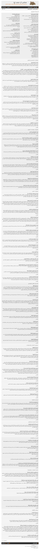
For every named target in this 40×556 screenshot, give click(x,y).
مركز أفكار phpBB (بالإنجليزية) (33, 521)
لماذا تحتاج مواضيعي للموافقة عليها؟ (33, 45)
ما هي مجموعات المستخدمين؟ (15, 16)
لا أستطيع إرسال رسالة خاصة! (15, 24)
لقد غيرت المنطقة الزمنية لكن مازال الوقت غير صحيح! (31, 27)
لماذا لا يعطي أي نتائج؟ (16, 34)
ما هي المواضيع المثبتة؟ (34, 55)
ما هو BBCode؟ (35, 49)
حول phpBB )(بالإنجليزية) (7, 514)
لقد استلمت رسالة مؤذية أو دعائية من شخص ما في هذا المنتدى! (12, 26)
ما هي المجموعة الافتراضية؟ (16, 20)
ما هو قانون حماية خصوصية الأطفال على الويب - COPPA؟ (30, 15)
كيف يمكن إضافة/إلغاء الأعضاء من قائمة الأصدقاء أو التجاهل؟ (11, 30)
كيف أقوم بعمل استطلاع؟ (34, 37)
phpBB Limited (16, 513)
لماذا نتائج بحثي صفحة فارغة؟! (15, 35)
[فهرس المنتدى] (32, 3)
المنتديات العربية (33, 547)
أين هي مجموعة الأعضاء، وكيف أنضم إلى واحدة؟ (13, 17)
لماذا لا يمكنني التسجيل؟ (34, 16)
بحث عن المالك (32, 527)
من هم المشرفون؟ (17, 15)
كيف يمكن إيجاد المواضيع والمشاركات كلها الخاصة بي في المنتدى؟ (12, 38)
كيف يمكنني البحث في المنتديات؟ (15, 33)
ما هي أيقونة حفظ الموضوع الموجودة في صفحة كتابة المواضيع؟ (30, 44)
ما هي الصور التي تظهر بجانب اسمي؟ (32, 29)
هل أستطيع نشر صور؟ (35, 52)
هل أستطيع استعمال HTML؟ (34, 50)
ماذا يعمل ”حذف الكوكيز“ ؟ (34, 22)
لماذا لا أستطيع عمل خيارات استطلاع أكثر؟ (32, 38)
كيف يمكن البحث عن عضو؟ (16, 36)
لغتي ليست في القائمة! (34, 28)
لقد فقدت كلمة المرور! (35, 20)
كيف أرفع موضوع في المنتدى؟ (34, 46)
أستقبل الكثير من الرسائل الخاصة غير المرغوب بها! (13, 25)
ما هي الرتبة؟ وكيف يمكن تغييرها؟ (33, 31)
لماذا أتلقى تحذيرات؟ (35, 42)
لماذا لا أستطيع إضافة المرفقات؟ (33, 41)
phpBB (28, 159)
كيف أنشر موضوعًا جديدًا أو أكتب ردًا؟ (33, 35)
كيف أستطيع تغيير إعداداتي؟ (34, 25)
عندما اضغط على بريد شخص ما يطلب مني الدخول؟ (31, 32)
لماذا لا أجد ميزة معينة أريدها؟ (15, 51)
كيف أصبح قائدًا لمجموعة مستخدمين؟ (14, 18)
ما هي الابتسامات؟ (35, 51)
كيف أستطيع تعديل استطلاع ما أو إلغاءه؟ (32, 39)
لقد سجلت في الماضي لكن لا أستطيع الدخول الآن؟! (31, 19)
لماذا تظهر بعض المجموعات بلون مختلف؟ (14, 19)
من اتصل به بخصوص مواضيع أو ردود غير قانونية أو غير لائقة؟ (11, 52)
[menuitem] (30, 7)
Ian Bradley (33, 545)
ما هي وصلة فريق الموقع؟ (16, 21)
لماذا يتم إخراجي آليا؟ (35, 21)
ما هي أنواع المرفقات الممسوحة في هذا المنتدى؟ (13, 47)
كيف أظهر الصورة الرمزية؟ (34, 30)
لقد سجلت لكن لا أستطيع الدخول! (33, 17)
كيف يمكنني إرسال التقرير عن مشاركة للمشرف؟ (31, 43)
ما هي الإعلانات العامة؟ (35, 53)
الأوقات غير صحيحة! (35, 26)
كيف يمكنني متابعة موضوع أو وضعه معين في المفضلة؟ (12, 42)
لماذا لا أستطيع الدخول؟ (34, 18)
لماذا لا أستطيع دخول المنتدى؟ (34, 40)
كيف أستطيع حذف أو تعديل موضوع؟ (33, 36)
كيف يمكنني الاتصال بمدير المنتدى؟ (15, 53)
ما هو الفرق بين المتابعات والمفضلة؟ (14, 41)
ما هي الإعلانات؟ (35, 54)
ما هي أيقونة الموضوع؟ (35, 56)
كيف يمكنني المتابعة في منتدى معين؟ (14, 43)
